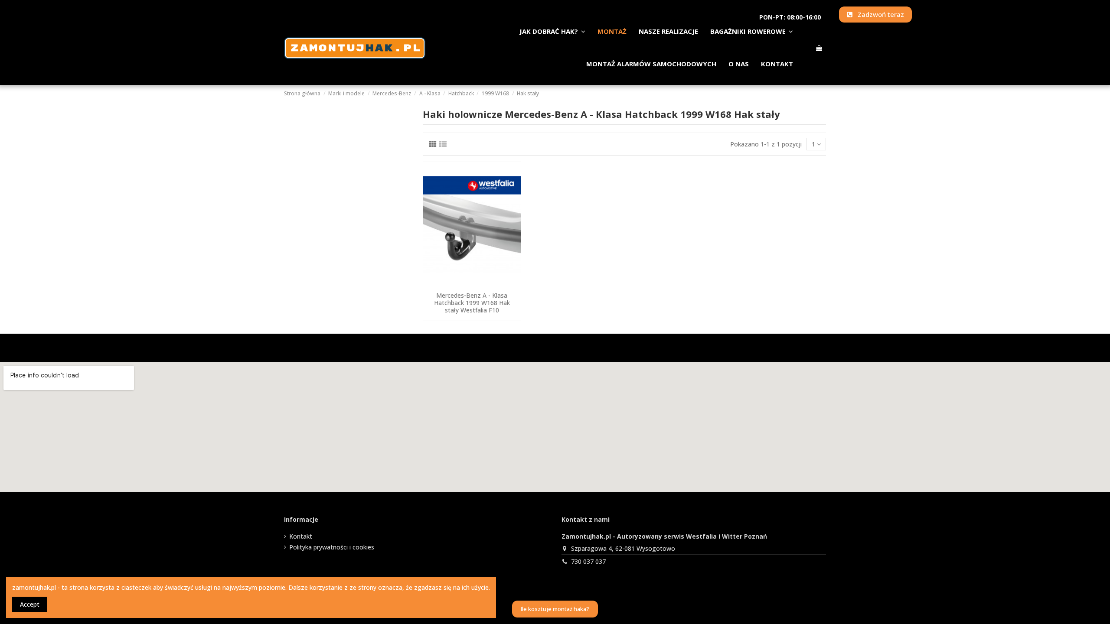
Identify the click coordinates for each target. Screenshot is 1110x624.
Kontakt (300, 536)
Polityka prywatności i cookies (331, 547)
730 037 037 (588, 561)
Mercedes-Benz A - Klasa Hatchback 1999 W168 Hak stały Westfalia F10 (472, 302)
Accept (29, 604)
